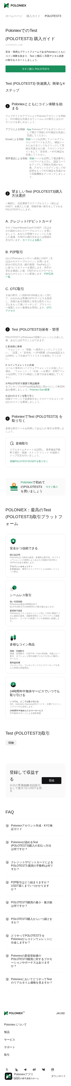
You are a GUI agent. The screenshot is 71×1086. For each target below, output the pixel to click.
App (29, 129)
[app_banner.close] (66, 1073)
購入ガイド (33, 16)
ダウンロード (58, 1076)
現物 (11, 742)
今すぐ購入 (52, 487)
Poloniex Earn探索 (40, 389)
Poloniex (15, 5)
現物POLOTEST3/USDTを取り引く (29, 461)
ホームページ (14, 16)
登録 (28, 139)
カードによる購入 (32, 240)
